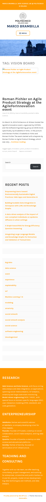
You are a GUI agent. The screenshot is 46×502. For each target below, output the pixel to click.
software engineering (14, 331)
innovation (16, 149)
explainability (10, 285)
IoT (6, 291)
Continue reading (18, 142)
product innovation (32, 149)
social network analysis (15, 320)
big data (8, 262)
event (7, 274)
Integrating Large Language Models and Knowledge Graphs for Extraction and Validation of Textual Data (21, 237)
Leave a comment (25, 151)
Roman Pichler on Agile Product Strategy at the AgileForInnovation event (22, 104)
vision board (12, 151)
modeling (9, 303)
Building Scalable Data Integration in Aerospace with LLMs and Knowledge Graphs (20, 205)
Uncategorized (11, 337)
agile (9, 149)
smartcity (9, 308)
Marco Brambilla (23, 26)
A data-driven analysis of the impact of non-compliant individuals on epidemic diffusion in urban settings (21, 217)
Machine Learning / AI (14, 297)
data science (10, 268)
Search (7, 162)
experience (9, 280)
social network (11, 314)
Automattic (23, 498)
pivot (22, 149)
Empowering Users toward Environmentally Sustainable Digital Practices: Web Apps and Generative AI (21, 194)
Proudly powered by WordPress (15, 496)
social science (11, 326)
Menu (24, 33)
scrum (4, 151)
